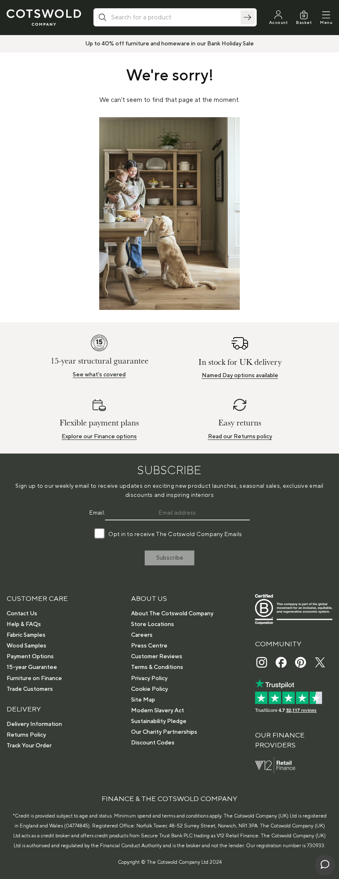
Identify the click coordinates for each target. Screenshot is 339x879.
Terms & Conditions (157, 667)
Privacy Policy (149, 678)
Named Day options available (240, 375)
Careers (142, 635)
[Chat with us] (325, 865)
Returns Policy (26, 735)
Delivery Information (34, 724)
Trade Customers (30, 689)
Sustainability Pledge (158, 721)
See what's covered (99, 374)
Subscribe (169, 558)
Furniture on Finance (34, 678)
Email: (97, 513)
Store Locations (152, 624)
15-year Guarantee (32, 667)
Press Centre (149, 646)
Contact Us (22, 613)
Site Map (143, 700)
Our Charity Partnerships (164, 732)
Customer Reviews (156, 656)
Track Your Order (29, 745)
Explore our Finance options (99, 436)
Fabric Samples (26, 635)
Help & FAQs (24, 624)
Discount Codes (152, 743)
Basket (304, 22)
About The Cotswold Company (172, 613)
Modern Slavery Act (157, 710)
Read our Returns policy (240, 436)
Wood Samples (26, 646)
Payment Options (30, 656)
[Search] (248, 17)
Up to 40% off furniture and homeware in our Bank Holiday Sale (169, 43)
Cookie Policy (149, 689)
